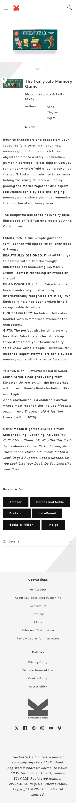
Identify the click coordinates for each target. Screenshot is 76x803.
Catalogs (38, 613)
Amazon (15, 502)
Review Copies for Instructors (38, 638)
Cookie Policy (38, 678)
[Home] (16, 8)
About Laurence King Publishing (38, 597)
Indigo (53, 524)
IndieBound (47, 513)
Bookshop (16, 513)
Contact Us (38, 605)
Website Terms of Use (37, 670)
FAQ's (38, 622)
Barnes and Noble (50, 502)
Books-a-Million (21, 524)
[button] (6, 8)
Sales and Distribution (38, 630)
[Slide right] (46, 68)
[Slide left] (29, 68)
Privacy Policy (38, 662)
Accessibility (38, 686)
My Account (38, 589)
